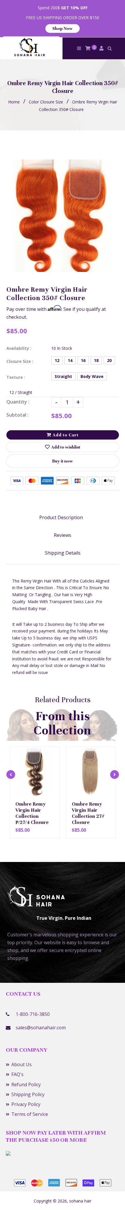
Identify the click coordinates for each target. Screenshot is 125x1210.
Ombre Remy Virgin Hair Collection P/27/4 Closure (32, 813)
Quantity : (17, 402)
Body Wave (92, 376)
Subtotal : (17, 415)
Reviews (62, 535)
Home (14, 102)
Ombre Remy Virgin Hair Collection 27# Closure (88, 813)
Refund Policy (26, 1084)
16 (83, 360)
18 (96, 360)
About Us (21, 1064)
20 (109, 360)
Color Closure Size (46, 102)
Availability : (18, 348)
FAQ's (17, 1074)
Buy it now (62, 461)
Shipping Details (63, 553)
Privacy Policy (25, 1104)
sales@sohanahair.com (41, 1027)
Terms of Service (29, 1114)
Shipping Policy (27, 1094)
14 (70, 360)
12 (57, 360)
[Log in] (101, 48)
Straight (63, 376)
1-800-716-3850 (33, 1014)
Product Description (61, 517)
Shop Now (62, 28)
